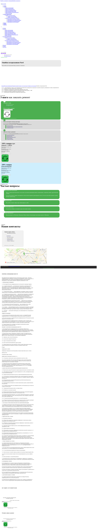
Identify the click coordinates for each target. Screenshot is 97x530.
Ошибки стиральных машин (12, 17)
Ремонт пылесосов (8, 13)
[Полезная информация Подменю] (11, 14)
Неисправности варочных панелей (13, 19)
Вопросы (4, 45)
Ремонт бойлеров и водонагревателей (11, 12)
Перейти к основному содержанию (6, 0)
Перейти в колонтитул (16, 0)
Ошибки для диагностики (9, 15)
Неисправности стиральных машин (13, 21)
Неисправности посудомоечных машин (14, 20)
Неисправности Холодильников (12, 44)
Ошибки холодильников (11, 16)
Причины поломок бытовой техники (11, 18)
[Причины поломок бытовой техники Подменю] (18, 18)
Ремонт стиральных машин (10, 9)
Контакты (5, 24)
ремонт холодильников (11, 266)
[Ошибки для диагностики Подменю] (14, 15)
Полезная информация (7, 14)
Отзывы (4, 46)
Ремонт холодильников (9, 7)
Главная (4, 5)
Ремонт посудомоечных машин (10, 10)
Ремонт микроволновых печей (10, 11)
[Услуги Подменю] (5, 29)
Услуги (4, 6)
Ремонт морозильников (9, 8)
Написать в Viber (3, 53)
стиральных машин (17, 266)
